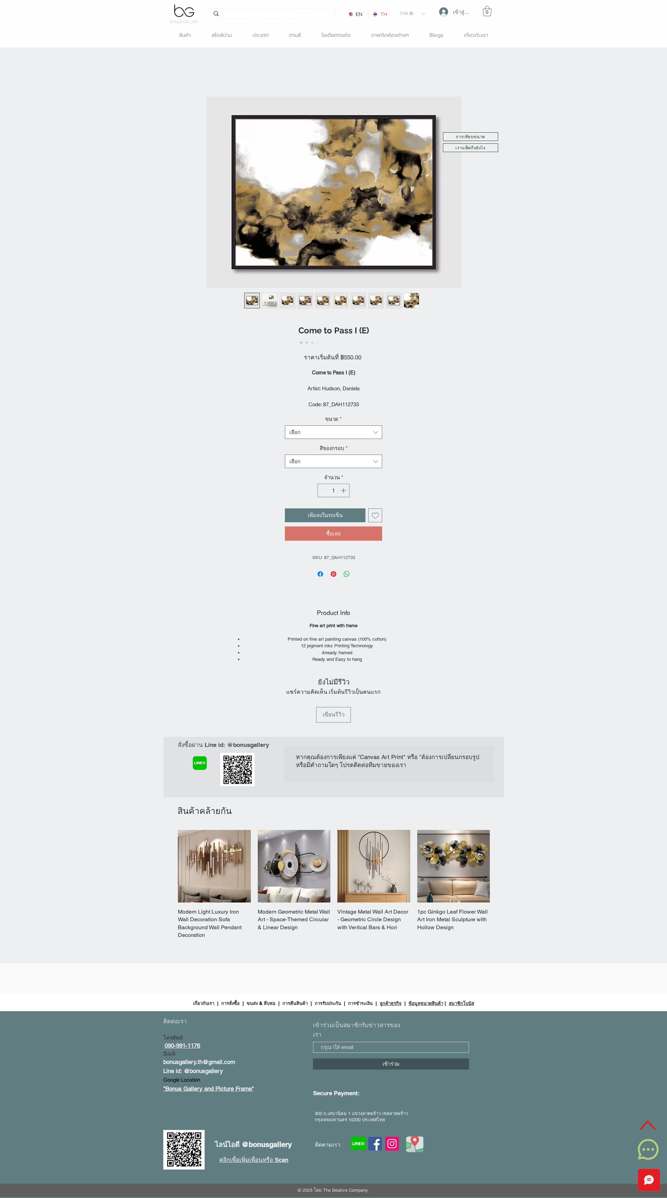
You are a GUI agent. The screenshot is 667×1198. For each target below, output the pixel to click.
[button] (412, 13)
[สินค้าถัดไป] (500, 812)
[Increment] (344, 483)
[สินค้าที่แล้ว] (168, 812)
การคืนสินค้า (295, 934)
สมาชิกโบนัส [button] (461, 934)
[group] (334, 823)
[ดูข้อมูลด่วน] (214, 812)
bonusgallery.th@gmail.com (199, 992)
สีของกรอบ (334, 441)
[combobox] (333, 425)
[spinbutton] (333, 483)
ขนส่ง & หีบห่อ (261, 934)
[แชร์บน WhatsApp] (347, 567)
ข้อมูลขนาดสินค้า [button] (426, 934)
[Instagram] (392, 1074)
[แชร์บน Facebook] (320, 567)
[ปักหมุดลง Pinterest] (333, 567)
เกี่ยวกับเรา (204, 934)
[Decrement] (323, 483)
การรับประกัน (328, 934)
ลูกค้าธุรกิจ (391, 934)
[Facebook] (375, 1074)
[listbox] (412, 13)
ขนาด (333, 412)
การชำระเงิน (360, 934)
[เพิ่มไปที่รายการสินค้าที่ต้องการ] (375, 508)
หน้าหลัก (174, 72)
